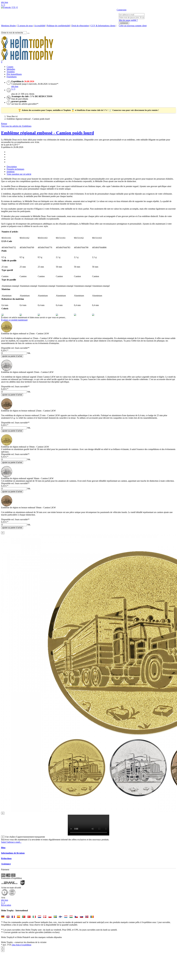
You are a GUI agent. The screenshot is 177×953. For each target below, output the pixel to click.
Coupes (10, 66)
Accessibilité (39, 25)
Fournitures (12, 76)
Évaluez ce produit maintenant (14, 320)
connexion (124, 23)
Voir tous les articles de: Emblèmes (16, 126)
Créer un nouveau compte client (133, 25)
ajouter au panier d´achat (12, 356)
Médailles (11, 69)
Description (12, 166)
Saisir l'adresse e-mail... (11, 842)
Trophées (11, 71)
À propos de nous (25, 25)
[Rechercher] (28, 33)
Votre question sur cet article (19, 174)
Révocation (6, 905)
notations (11, 171)
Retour (4, 123)
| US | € (14, 7)
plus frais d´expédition (21, 945)
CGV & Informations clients (102, 25)
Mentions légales (8, 25)
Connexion (121, 10)
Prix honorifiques (14, 74)
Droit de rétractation (80, 25)
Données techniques (15, 169)
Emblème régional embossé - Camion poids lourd (47, 132)
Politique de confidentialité (58, 25)
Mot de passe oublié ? (128, 20)
